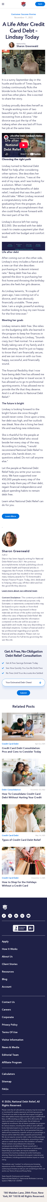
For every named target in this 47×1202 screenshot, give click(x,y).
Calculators (8, 1073)
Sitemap (6, 1081)
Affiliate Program (12, 1062)
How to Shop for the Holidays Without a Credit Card (19, 884)
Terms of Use (14, 1171)
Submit (23, 693)
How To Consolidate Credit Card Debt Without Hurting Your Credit (22, 795)
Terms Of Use (10, 1032)
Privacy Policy (9, 1024)
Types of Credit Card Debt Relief (21, 839)
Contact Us (8, 1002)
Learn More (10, 516)
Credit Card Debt (10, 744)
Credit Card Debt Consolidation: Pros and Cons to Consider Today (21, 750)
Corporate (8, 1017)
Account (6, 986)
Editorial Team (10, 1054)
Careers (6, 1009)
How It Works (9, 948)
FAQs (5, 1089)
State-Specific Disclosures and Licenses (15, 1176)
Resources (8, 971)
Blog (4, 979)
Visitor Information (12, 1039)
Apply (40, 4)
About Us (7, 956)
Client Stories (9, 964)
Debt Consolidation (11, 789)
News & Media (10, 1047)
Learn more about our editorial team (19, 591)
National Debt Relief (23, 4)
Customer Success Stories (23, 14)
